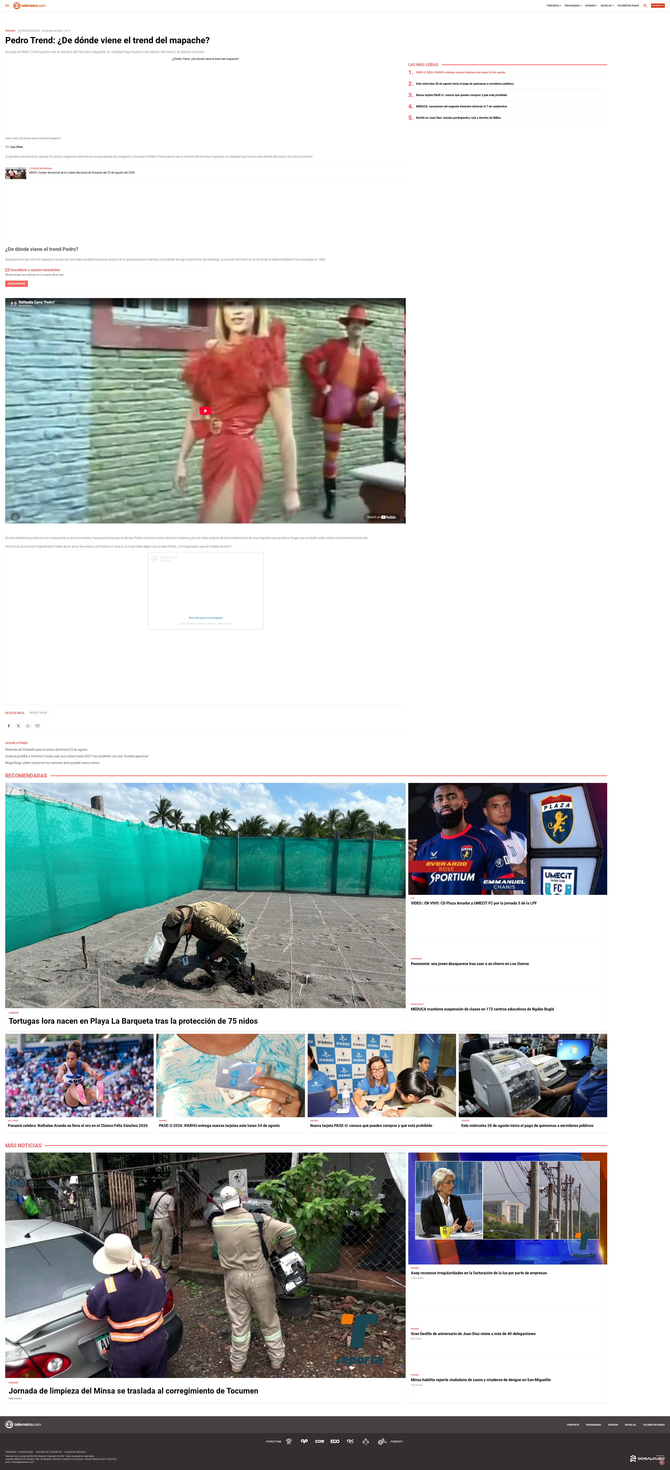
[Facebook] (8, 726)
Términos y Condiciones (19, 1452)
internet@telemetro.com (22, 1462)
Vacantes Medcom (75, 1452)
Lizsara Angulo (417, 1278)
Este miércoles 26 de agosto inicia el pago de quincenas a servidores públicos (465, 83)
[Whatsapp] (28, 726)
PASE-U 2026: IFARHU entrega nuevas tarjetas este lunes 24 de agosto (460, 72)
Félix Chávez (15, 1398)
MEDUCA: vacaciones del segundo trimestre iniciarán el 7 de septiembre (461, 106)
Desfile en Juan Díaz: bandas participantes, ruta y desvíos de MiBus (458, 117)
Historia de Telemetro (49, 1452)
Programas (572, 5)
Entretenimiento (29, 30)
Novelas (606, 5)
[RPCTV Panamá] (289, 1444)
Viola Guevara (417, 1385)
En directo (658, 5)
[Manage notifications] (662, 1462)
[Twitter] (18, 726)
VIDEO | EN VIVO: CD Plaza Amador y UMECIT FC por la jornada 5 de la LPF (474, 903)
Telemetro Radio (628, 5)
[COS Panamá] (319, 1444)
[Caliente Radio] (365, 1444)
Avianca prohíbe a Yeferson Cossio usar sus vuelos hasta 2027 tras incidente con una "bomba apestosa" (77, 756)
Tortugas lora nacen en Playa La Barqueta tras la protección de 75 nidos (133, 1021)
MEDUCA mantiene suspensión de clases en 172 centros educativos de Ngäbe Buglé (482, 1009)
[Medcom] (396, 1444)
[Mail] (37, 726)
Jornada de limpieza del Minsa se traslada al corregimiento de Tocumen (133, 1390)
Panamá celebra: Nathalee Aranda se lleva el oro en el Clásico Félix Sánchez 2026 (78, 1126)
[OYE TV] (304, 1444)
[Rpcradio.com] (350, 1444)
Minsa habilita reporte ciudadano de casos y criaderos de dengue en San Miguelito (481, 1380)
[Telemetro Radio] (381, 1444)
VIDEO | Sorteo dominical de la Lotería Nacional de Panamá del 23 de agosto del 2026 (82, 172)
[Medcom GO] (273, 1444)
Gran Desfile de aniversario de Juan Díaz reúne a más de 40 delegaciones (473, 1334)
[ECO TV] (335, 1444)
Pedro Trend (38, 712)
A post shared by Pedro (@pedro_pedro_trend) (205, 623)
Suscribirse (16, 283)
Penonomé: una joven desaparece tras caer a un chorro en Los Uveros (470, 964)
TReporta (553, 5)
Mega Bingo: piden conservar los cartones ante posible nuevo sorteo (52, 763)
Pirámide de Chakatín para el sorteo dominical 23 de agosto (46, 749)
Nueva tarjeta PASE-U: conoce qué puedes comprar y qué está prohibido (461, 95)
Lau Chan (16, 147)
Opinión (590, 5)
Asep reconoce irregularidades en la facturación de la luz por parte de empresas (479, 1273)
